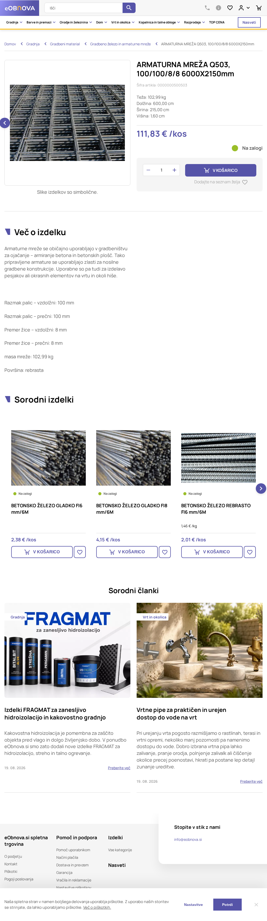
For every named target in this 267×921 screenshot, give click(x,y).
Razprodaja (192, 22)
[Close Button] (256, 904)
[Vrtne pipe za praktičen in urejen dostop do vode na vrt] (200, 698)
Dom (99, 22)
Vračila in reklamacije (73, 880)
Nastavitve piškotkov (73, 887)
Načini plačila (67, 857)
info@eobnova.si (188, 839)
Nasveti (249, 22)
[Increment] (174, 170)
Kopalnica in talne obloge (157, 22)
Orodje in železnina (74, 22)
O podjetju (13, 856)
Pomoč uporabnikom (73, 849)
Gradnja (12, 22)
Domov (10, 43)
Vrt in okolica (120, 22)
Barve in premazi (39, 22)
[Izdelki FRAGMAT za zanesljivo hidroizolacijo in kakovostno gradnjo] (67, 698)
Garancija (64, 872)
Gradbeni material (65, 43)
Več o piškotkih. (97, 907)
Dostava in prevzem (72, 864)
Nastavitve (193, 905)
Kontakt (10, 863)
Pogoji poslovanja (18, 878)
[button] (6, 488)
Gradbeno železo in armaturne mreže (120, 43)
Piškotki (10, 871)
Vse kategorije (120, 849)
